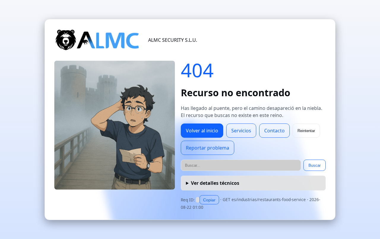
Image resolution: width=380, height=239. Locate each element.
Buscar (314, 165)
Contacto (274, 130)
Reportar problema (207, 148)
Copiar (209, 200)
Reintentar (306, 131)
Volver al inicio (202, 130)
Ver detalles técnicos (215, 183)
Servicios (241, 130)
